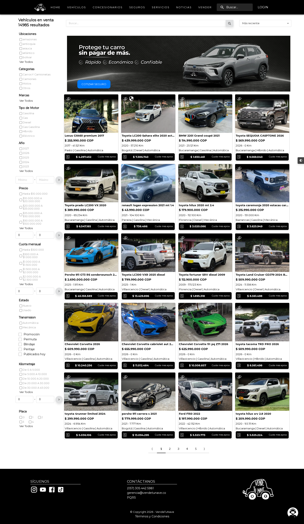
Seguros (137, 7)
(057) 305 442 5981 (140, 488)
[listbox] (265, 23)
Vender (205, 7)
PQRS (131, 497)
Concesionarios (108, 7)
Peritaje (29, 349)
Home (55, 7)
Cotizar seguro (93, 84)
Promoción (32, 334)
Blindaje (29, 344)
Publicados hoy (34, 354)
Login (263, 7)
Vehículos (76, 7)
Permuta (30, 339)
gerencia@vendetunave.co (146, 493)
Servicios (161, 7)
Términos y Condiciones (152, 516)
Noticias (184, 7)
